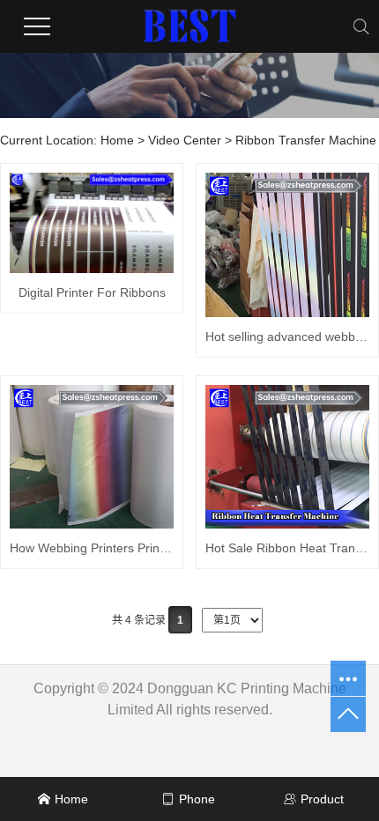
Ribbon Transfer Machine (305, 140)
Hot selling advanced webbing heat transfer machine (287, 336)
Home (117, 140)
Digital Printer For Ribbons (92, 292)
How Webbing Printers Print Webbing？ (92, 548)
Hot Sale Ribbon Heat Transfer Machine (287, 548)
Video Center (184, 140)
